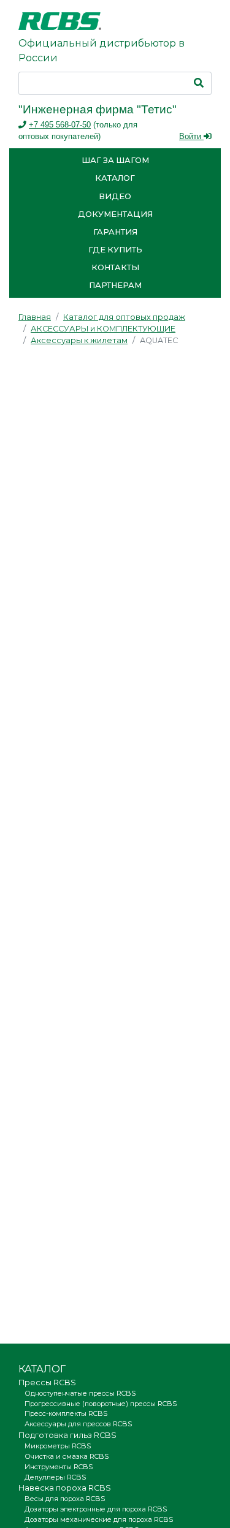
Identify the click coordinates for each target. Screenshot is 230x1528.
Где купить (115, 249)
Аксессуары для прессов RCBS (78, 1424)
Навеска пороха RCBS (64, 1487)
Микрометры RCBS (58, 1446)
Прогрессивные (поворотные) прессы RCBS (101, 1403)
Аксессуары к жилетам (79, 340)
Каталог (115, 178)
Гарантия (115, 231)
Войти (191, 136)
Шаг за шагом (115, 160)
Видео (115, 196)
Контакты (115, 267)
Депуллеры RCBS (55, 1477)
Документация (115, 214)
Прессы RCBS (47, 1382)
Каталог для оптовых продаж (124, 317)
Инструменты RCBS (59, 1466)
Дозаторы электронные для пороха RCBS (96, 1509)
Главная (34, 317)
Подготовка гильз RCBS (67, 1435)
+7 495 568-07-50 (60, 124)
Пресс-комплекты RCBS (66, 1413)
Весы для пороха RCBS (65, 1498)
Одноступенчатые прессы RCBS (80, 1393)
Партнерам (115, 285)
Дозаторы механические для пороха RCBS (99, 1519)
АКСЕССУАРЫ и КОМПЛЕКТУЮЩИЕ (103, 328)
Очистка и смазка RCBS (67, 1456)
